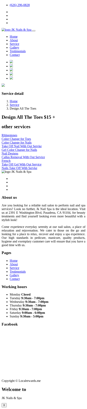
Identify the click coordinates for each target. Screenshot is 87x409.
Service (14, 44)
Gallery (14, 47)
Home (14, 36)
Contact (15, 55)
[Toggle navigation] (33, 30)
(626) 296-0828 (20, 5)
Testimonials (18, 51)
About (14, 40)
